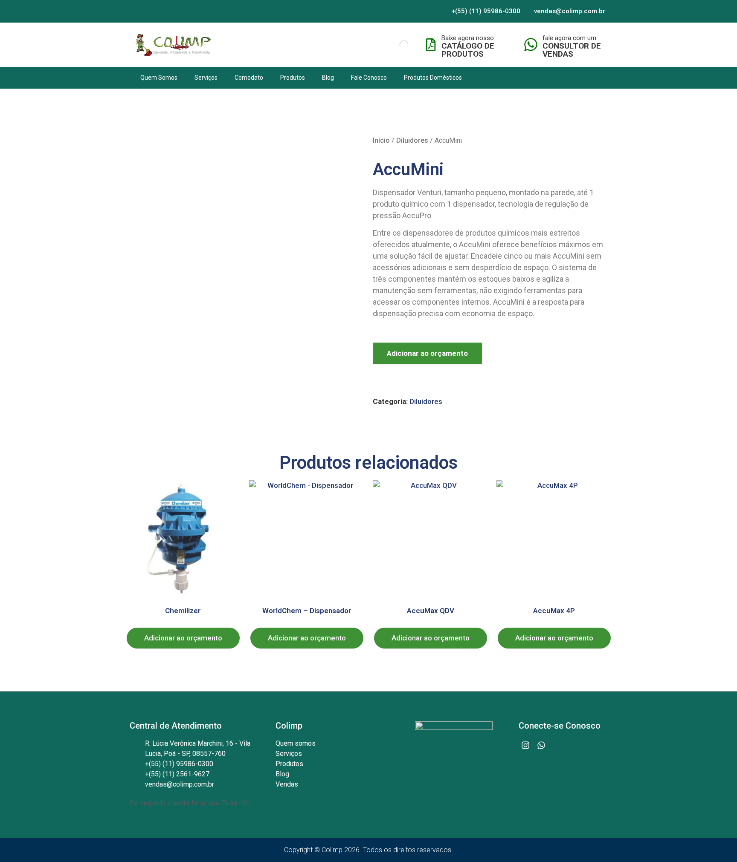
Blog (328, 77)
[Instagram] (525, 745)
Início (381, 140)
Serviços (206, 77)
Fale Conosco (369, 77)
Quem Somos (158, 77)
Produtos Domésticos (433, 77)
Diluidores (412, 140)
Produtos (292, 77)
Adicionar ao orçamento (427, 353)
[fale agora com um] (530, 44)
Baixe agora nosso (467, 38)
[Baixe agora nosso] (430, 44)
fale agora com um (569, 38)
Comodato (249, 77)
